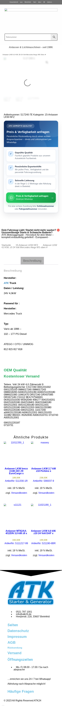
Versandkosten (19, 493)
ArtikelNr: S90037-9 (43, 474)
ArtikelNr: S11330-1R (16, 474)
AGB (11, 642)
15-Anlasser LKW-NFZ (27, 245)
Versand (15, 653)
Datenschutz (18, 631)
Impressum (17, 637)
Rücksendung (15, 647)
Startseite (6, 245)
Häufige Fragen (21, 691)
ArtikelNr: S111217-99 (16, 537)
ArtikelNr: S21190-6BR (43, 537)
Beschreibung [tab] (32, 260)
